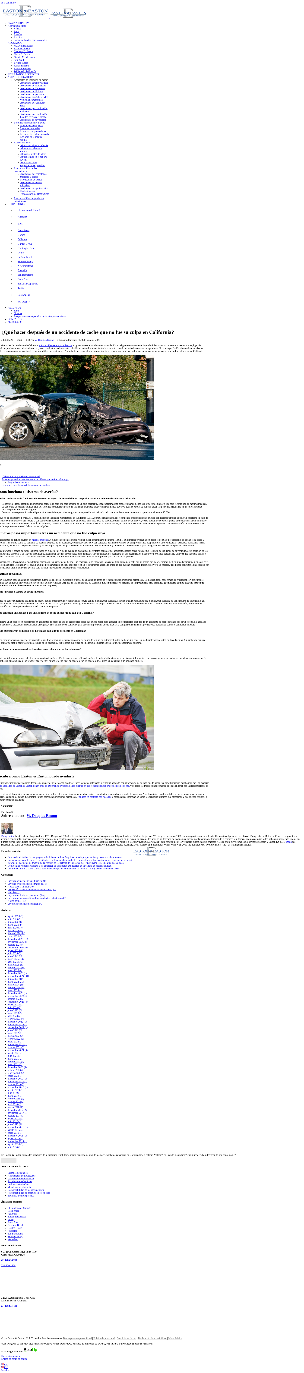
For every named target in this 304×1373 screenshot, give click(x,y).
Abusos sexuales (22, 142)
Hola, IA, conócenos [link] (11, 1356)
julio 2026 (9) (14, 919)
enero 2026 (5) (15, 936)
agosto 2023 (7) (15, 1004)
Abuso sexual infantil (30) (21, 886)
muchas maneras (40, 539)
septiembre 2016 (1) (18, 1127)
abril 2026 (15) (15, 927)
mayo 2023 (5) (15, 1013)
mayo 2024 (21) (16, 981)
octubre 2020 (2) (16, 1070)
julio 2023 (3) (14, 1007)
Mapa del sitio (175, 1338)
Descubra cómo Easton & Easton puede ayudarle (26, 485)
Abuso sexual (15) (17, 901)
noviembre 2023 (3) (17, 996)
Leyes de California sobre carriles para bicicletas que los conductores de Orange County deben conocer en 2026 (63, 868)
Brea (20, 223)
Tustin (21, 288)
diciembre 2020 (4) (17, 1067)
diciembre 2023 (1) (17, 993)
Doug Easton (7, 836)
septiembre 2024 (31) (18, 976)
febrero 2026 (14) (16, 933)
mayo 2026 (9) (15, 924)
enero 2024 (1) (15, 990)
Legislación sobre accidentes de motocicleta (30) (32, 889)
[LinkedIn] (12, 1160)
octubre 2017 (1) (16, 1115)
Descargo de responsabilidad (77, 1338)
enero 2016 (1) (15, 1132)
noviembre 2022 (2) (17, 1024)
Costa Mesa (23, 230)
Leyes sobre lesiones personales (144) (26, 895)
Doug (289, 841)
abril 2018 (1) (14, 1104)
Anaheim (22, 216)
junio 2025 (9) (15, 956)
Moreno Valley (25, 261)
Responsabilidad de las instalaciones (25, 169)
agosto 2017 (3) (15, 1118)
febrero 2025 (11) (16, 967)
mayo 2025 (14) (16, 959)
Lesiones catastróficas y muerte (29, 122)
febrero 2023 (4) (16, 1018)
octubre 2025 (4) (16, 944)
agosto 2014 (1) (15, 1144)
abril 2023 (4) (14, 1016)
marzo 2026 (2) (15, 930)
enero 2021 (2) (15, 1064)
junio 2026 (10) (15, 922)
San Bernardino (25, 274)
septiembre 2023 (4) (18, 1001)
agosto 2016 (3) (15, 1130)
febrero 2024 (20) (16, 987)
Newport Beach (26, 266)
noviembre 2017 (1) (17, 1112)
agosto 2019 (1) (15, 1090)
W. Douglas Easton (44, 340)
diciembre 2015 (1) (17, 1135)
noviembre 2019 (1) (17, 1081)
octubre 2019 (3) (16, 1084)
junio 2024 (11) (15, 979)
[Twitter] (5, 1160)
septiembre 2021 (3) (18, 1050)
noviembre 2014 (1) (17, 1141)
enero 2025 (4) (15, 970)
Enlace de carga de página (14, 1358)
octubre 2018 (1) (16, 1101)
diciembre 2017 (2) (17, 1110)
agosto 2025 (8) (15, 950)
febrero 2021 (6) (16, 1061)
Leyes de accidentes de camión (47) (25, 903)
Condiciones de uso (126, 1338)
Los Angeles (24, 295)
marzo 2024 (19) (16, 984)
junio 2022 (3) (15, 1030)
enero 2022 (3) (15, 1041)
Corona (21, 235)
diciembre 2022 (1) (17, 1021)
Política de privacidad (104, 1338)
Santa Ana (23, 279)
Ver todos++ (24, 301)
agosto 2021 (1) (15, 1053)
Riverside (22, 270)
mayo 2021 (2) (15, 1058)
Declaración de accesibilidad (152, 1338)
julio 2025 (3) (14, 953)
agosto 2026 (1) (15, 916)
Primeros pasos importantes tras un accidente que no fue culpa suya (35, 479)
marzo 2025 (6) (15, 964)
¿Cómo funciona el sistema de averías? (21, 476)
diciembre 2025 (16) (18, 939)
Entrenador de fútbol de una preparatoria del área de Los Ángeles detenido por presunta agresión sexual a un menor (65, 857)
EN (6, 1364)
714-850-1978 (8, 1265)
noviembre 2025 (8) (17, 942)
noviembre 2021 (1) (17, 1044)
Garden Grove (25, 243)
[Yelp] (15, 1160)
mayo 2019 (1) (15, 1095)
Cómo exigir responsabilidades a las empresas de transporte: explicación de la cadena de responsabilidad (59, 865)
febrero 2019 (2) (16, 1098)
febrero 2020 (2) (16, 1073)
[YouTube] (7, 1160)
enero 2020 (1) (15, 1075)
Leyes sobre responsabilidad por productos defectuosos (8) (37, 898)
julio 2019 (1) (14, 1093)
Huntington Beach (27, 248)
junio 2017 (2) (15, 1124)
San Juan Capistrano (28, 283)
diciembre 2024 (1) (17, 973)
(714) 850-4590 (9, 1260)
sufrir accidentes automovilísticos (55, 345)
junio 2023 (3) (15, 1010)
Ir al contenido (8, 2)
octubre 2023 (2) (16, 998)
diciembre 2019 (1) (17, 1078)
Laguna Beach (25, 257)
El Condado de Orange (29, 210)
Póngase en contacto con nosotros (94, 796)
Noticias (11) (14, 892)
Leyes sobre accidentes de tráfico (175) (27, 883)
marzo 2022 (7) (15, 1036)
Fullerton (22, 239)
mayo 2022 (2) (15, 1033)
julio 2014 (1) (14, 1147)
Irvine (21, 252)
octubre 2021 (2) (16, 1047)
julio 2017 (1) (14, 1121)
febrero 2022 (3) (16, 1038)
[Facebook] (2, 1160)
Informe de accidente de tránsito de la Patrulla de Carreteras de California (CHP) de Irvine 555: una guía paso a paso (66, 863)
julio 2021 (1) (14, 1055)
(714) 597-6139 (9, 1306)
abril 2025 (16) (15, 961)
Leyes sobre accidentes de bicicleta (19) (27, 881)
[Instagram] (10, 1160)
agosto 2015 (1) (15, 1138)
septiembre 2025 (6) (18, 947)
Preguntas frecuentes (18, 482)
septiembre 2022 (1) (18, 1027)
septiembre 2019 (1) (18, 1087)
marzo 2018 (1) (15, 1107)
